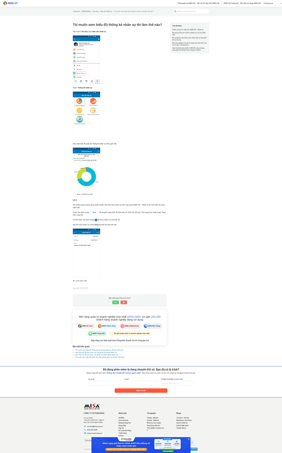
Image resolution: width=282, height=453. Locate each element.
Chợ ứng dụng (123, 420)
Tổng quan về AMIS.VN (186, 3)
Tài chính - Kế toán (182, 418)
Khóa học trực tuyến (154, 423)
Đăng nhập (122, 425)
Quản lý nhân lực (182, 423)
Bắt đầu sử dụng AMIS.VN (250, 3)
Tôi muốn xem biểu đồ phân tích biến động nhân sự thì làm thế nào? (100, 357)
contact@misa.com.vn (95, 426)
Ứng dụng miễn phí (153, 425)
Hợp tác (121, 428)
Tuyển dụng (123, 433)
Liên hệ (121, 435)
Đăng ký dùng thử (125, 423)
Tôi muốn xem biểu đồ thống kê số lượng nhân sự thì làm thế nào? (99, 350)
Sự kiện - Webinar (153, 420)
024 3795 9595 (92, 430)
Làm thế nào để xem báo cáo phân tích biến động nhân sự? (96, 355)
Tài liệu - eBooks (152, 418)
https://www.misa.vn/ (94, 433)
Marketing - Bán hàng (183, 420)
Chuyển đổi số (181, 428)
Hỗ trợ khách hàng (125, 430)
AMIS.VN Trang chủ (231, 3)
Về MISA (121, 418)
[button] (115, 302)
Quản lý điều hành (182, 425)
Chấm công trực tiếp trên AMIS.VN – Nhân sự (187, 30)
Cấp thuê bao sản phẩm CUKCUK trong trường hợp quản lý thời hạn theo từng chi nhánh (188, 49)
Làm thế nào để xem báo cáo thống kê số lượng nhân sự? (96, 352)
